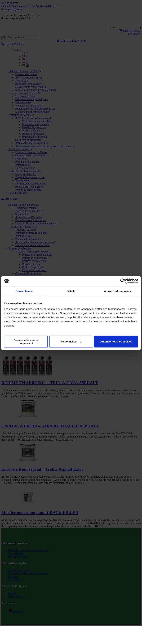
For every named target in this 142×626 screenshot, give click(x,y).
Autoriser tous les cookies (116, 341)
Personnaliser (69, 341)
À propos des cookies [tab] (117, 291)
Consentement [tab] (24, 291)
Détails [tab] (71, 291)
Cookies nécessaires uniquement (26, 341)
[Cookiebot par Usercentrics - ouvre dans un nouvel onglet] (123, 281)
